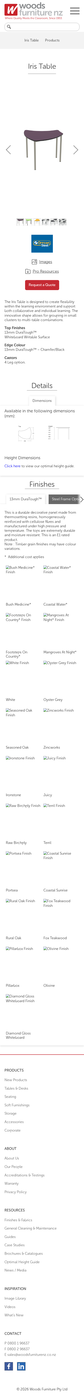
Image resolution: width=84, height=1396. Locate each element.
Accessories (14, 1122)
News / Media (15, 1270)
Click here (12, 466)
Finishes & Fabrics (18, 1220)
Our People (13, 1167)
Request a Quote (42, 285)
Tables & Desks (16, 1088)
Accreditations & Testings (24, 1175)
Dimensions (42, 401)
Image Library (15, 1298)
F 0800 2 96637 (17, 1349)
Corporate (12, 1130)
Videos (9, 1307)
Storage (10, 1113)
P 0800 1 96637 (16, 1343)
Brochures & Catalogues (23, 1253)
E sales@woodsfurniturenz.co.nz (30, 1354)
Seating (10, 1097)
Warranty (11, 1183)
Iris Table (31, 40)
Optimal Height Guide (22, 1262)
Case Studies (14, 1245)
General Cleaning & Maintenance (30, 1228)
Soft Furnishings (17, 1105)
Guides (10, 1237)
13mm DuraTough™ (26, 499)
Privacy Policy (15, 1192)
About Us (11, 1158)
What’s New (14, 1315)
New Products (15, 1080)
